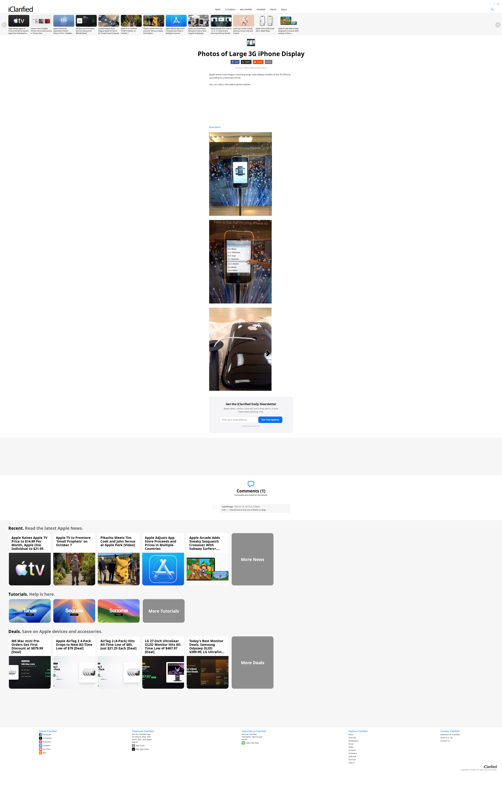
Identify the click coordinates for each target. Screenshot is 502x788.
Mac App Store (142, 749)
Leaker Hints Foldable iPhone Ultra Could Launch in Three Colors (41, 30)
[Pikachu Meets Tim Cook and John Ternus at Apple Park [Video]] (153, 25)
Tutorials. (18, 594)
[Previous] (4, 24)
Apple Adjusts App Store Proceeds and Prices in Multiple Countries (175, 30)
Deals (351, 747)
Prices (351, 744)
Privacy (493, 770)
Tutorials (352, 737)
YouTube (46, 749)
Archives (352, 759)
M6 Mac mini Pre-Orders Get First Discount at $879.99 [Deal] (85, 30)
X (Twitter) (47, 738)
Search (352, 762)
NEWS (217, 9)
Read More (215, 127)
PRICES (273, 9)
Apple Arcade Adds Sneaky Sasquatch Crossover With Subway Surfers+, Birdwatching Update (288, 32)
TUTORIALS (230, 9)
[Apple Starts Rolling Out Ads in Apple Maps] (266, 25)
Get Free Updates (270, 419)
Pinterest (47, 742)
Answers (352, 750)
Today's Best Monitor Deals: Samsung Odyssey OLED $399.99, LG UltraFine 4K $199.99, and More (206, 648)
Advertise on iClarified (450, 734)
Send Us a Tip (446, 737)
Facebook (47, 734)
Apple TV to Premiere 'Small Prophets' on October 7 (129, 30)
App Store (140, 745)
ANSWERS (261, 9)
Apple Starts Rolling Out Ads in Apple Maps (265, 29)
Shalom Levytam (261, 68)
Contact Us (445, 741)
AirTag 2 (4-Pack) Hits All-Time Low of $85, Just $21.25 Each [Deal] (118, 644)
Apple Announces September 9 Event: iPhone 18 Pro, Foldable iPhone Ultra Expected (62, 32)
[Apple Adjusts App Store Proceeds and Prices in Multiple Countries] (176, 25)
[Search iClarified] (492, 9)
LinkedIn (46, 745)
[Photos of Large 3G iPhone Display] (240, 174)
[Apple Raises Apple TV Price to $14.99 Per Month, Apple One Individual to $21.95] (18, 25)
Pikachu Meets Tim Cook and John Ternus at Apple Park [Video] (153, 30)
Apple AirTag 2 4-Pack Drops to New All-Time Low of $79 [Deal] (74, 644)
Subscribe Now (252, 743)
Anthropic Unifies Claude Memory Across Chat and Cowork (243, 30)
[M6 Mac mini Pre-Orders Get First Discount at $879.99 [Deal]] (86, 25)
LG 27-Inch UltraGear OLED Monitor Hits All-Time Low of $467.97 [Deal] (163, 646)
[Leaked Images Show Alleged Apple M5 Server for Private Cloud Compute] (108, 25)
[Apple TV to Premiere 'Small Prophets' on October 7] (131, 25)
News (351, 734)
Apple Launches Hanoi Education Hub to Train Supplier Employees (197, 30)
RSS (44, 753)
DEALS (284, 9)
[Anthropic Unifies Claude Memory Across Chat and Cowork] (243, 25)
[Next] (497, 24)
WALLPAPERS (246, 9)
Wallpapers (353, 741)
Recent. (16, 528)
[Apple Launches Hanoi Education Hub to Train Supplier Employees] (198, 25)
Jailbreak (352, 756)
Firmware (353, 753)
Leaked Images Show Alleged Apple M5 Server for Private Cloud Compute (108, 30)
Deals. (14, 631)
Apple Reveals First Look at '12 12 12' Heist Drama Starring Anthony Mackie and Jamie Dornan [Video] (221, 32)
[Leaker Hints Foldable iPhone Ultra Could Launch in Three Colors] (41, 25)
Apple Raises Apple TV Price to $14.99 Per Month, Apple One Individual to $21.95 (18, 32)
